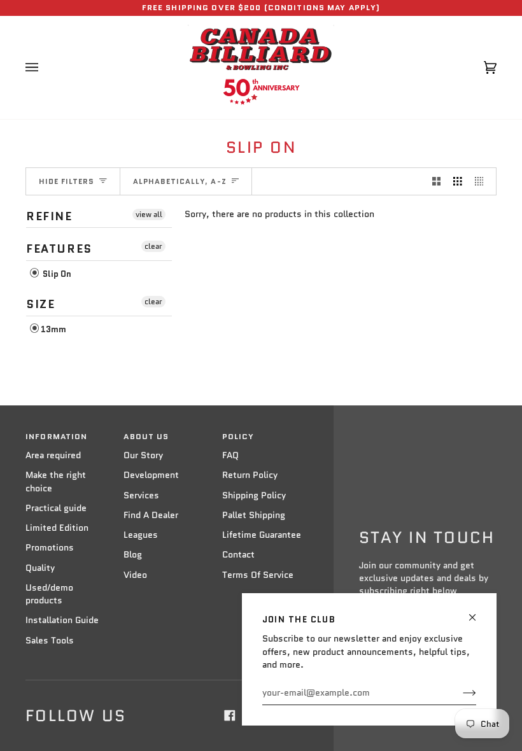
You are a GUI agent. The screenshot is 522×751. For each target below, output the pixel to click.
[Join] (459, 693)
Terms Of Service (257, 575)
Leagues (140, 535)
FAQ (230, 455)
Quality (40, 568)
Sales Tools (49, 641)
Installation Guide (62, 620)
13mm (53, 329)
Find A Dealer (150, 515)
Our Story (143, 455)
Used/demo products (49, 594)
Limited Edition (56, 528)
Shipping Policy (254, 495)
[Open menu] (44, 67)
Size (40, 304)
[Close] (478, 612)
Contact (238, 555)
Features (59, 249)
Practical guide (56, 508)
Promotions (49, 548)
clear (153, 246)
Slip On (56, 274)
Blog (132, 555)
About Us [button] (146, 436)
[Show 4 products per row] (483, 181)
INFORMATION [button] (56, 436)
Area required (53, 455)
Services (141, 495)
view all (149, 214)
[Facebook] (230, 715)
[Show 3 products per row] (458, 181)
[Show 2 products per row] (437, 181)
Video (135, 575)
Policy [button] (238, 436)
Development (151, 475)
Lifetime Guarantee (261, 535)
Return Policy (250, 475)
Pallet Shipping (253, 515)
